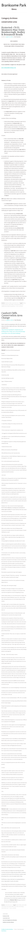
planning (13, 306)
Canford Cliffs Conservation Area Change (11, 315)
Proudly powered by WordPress (7, 929)
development (20, 304)
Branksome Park (8, 303)
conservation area (15, 303)
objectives (9, 306)
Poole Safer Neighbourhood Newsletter (10, 920)
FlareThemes (3, 930)
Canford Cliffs (10, 304)
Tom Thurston (17, 36)
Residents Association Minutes (8, 922)
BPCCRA (24, 303)
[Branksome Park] (14, 5)
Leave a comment (19, 306)
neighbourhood (4, 306)
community (16, 304)
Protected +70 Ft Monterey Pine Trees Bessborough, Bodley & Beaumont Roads (13, 31)
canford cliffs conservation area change (16, 906)
